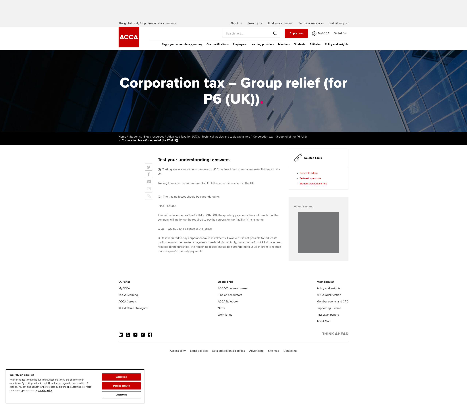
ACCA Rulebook (228, 301)
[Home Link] (335, 334)
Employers (239, 44)
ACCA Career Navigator (133, 308)
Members (284, 44)
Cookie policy (45, 390)
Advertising (256, 351)
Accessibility (178, 351)
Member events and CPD (332, 301)
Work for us (225, 315)
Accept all (121, 376)
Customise (121, 394)
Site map (273, 351)
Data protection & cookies (228, 351)
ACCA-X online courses (232, 288)
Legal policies (199, 351)
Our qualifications (218, 44)
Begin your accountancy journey (182, 44)
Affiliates (315, 44)
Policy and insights (336, 44)
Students (299, 44)
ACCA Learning (128, 295)
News (221, 308)
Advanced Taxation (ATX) (183, 136)
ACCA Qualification (329, 295)
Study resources (154, 136)
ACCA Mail (323, 321)
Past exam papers (328, 315)
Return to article (309, 173)
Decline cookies (121, 385)
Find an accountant (230, 295)
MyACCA (124, 288)
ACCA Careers (128, 301)
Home (122, 136)
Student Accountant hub (313, 183)
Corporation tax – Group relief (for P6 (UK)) (280, 136)
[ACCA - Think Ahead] (129, 46)
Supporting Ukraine (329, 308)
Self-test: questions (310, 178)
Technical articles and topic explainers (226, 136)
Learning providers (262, 44)
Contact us (290, 351)
